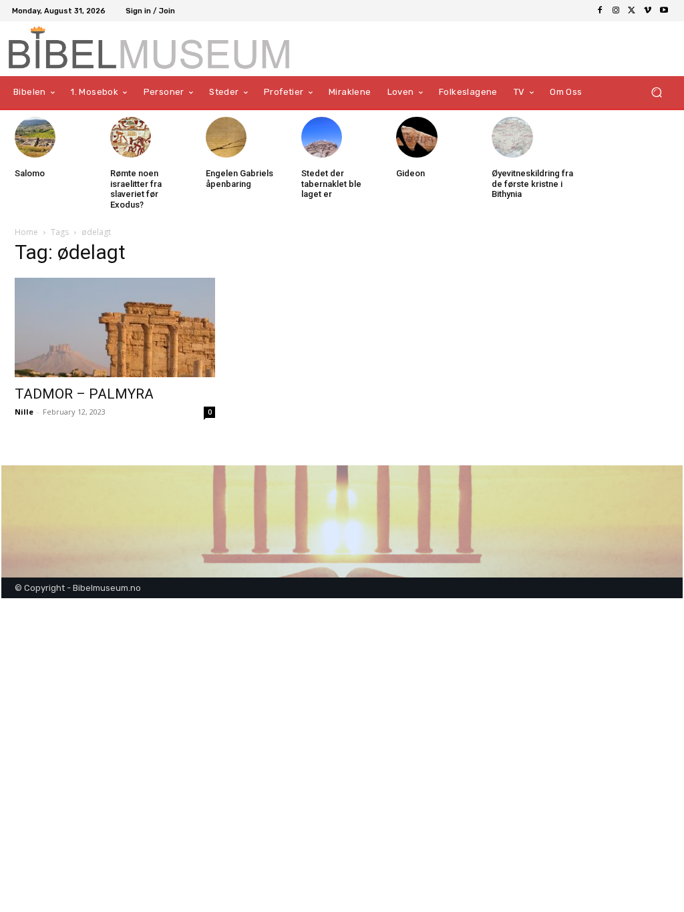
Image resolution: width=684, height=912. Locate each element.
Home (26, 232)
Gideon (410, 173)
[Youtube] (664, 11)
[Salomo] (35, 137)
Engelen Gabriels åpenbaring (239, 178)
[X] (632, 11)
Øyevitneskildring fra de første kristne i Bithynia (532, 183)
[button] (656, 91)
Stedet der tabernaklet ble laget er (331, 183)
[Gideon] (416, 137)
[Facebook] (600, 11)
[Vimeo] (648, 11)
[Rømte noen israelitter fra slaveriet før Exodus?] (130, 137)
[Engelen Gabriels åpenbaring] (226, 137)
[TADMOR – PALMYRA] (115, 327)
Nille (24, 412)
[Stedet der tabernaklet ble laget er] (321, 137)
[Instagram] (616, 11)
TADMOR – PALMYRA (84, 394)
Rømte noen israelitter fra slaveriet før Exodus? (136, 189)
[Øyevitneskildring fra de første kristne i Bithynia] (512, 137)
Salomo (30, 173)
